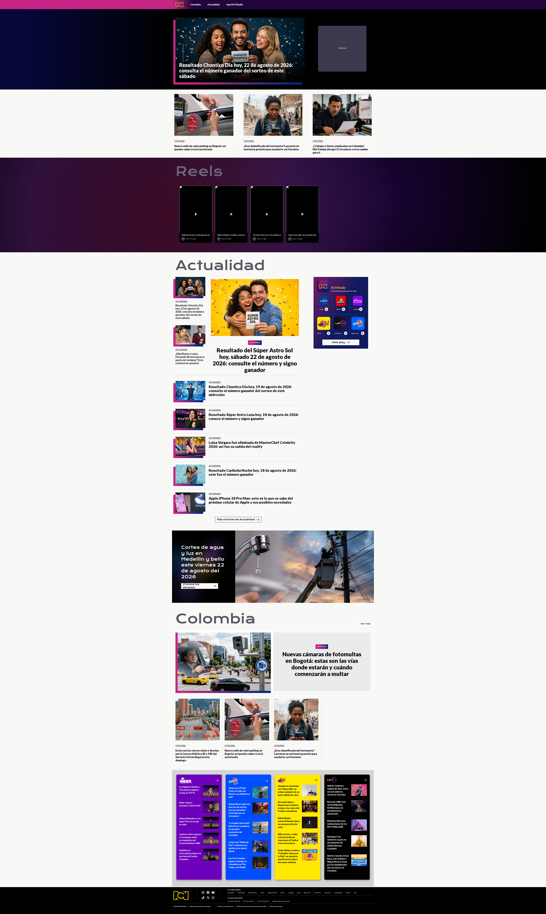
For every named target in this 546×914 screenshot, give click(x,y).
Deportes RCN (272, 893)
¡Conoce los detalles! (191, 586)
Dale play (338, 342)
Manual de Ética (248, 901)
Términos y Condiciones (225, 906)
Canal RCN (231, 893)
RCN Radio (241, 893)
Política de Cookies (276, 906)
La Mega (290, 893)
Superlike (327, 893)
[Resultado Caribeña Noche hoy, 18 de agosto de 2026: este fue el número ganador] (190, 474)
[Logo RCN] (181, 895)
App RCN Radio (234, 4)
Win (355, 893)
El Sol (298, 893)
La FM (262, 893)
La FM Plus (317, 893)
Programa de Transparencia (281, 901)
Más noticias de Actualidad (236, 519)
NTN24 (348, 893)
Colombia (195, 4)
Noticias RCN (252, 893)
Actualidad (213, 4)
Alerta (282, 893)
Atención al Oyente (234, 901)
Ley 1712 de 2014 (263, 901)
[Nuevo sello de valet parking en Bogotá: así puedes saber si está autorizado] (203, 115)
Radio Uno (307, 893)
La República (338, 893)
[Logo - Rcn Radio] (179, 4)
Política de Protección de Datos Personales (251, 906)
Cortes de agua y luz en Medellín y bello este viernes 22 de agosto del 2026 (202, 562)
